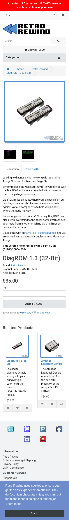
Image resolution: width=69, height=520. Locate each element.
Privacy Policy (11, 464)
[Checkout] (63, 14)
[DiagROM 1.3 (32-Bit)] (34, 111)
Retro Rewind (40, 69)
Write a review (41, 312)
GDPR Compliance (13, 467)
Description (12, 169)
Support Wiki (10, 478)
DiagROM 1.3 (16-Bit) (17, 362)
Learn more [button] (13, 503)
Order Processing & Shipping (19, 460)
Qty (4, 287)
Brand (20, 69)
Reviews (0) (32, 169)
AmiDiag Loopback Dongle (41, 232)
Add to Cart (34, 304)
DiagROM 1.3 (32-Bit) (19, 72)
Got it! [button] (34, 513)
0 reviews (25, 312)
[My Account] (55, 14)
